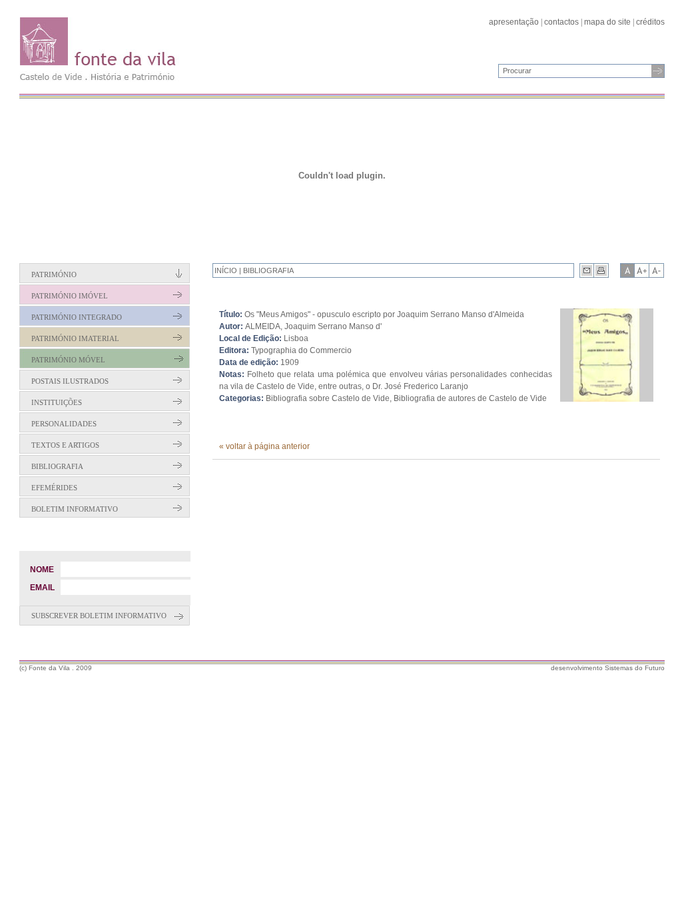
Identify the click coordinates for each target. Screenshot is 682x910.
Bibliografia (57, 466)
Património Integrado (76, 317)
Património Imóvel (69, 296)
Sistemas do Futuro (635, 668)
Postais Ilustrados (70, 381)
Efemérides (54, 488)
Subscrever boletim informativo (99, 616)
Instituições (56, 402)
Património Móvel (68, 360)
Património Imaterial (75, 338)
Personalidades (64, 424)
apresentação (514, 22)
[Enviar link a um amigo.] (586, 270)
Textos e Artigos (65, 445)
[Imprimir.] (601, 270)
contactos (561, 22)
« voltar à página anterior (264, 446)
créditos (650, 22)
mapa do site (607, 22)
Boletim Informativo (74, 509)
